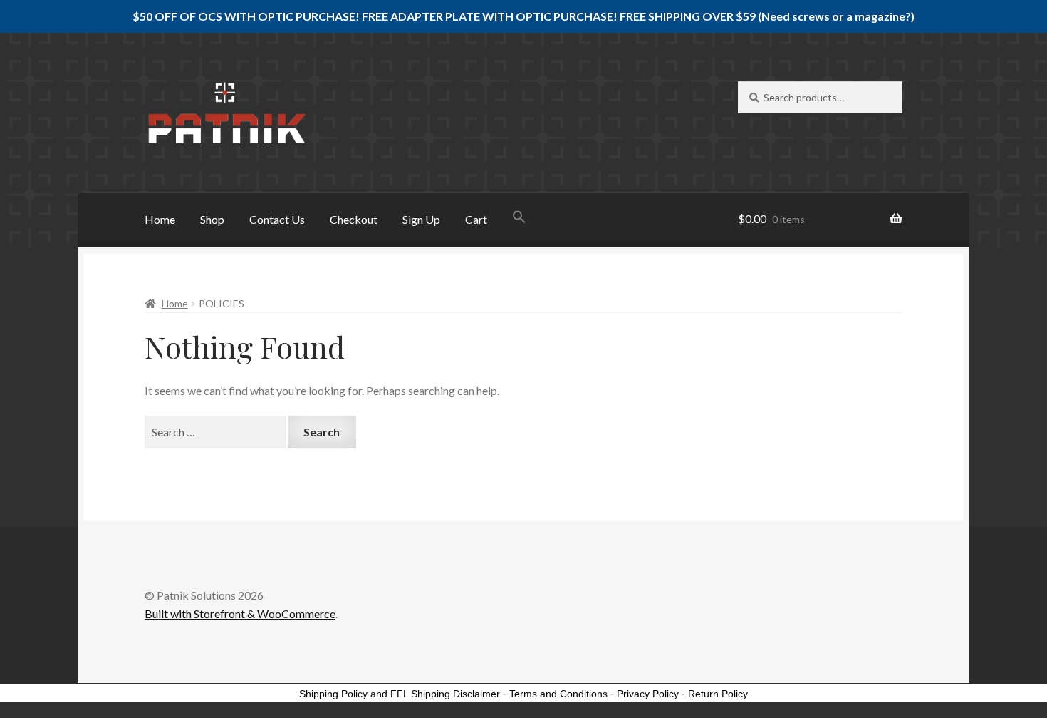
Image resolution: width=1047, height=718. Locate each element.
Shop (212, 219)
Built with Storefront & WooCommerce (240, 613)
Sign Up (421, 219)
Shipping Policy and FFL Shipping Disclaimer (399, 693)
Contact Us (277, 219)
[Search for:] (216, 432)
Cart (476, 219)
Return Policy (718, 693)
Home (160, 219)
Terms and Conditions (558, 693)
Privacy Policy (648, 693)
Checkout (353, 219)
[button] (519, 218)
